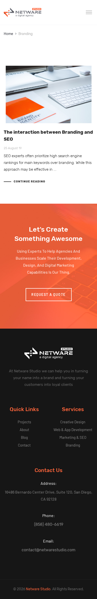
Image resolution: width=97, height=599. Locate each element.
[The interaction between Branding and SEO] (48, 94)
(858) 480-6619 (48, 524)
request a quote (48, 294)
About (24, 429)
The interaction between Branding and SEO (48, 135)
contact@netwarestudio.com (48, 550)
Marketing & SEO (72, 437)
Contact (24, 445)
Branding (73, 445)
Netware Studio (38, 589)
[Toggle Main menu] (89, 12)
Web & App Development (72, 429)
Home (8, 34)
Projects (24, 422)
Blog (24, 437)
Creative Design (72, 422)
